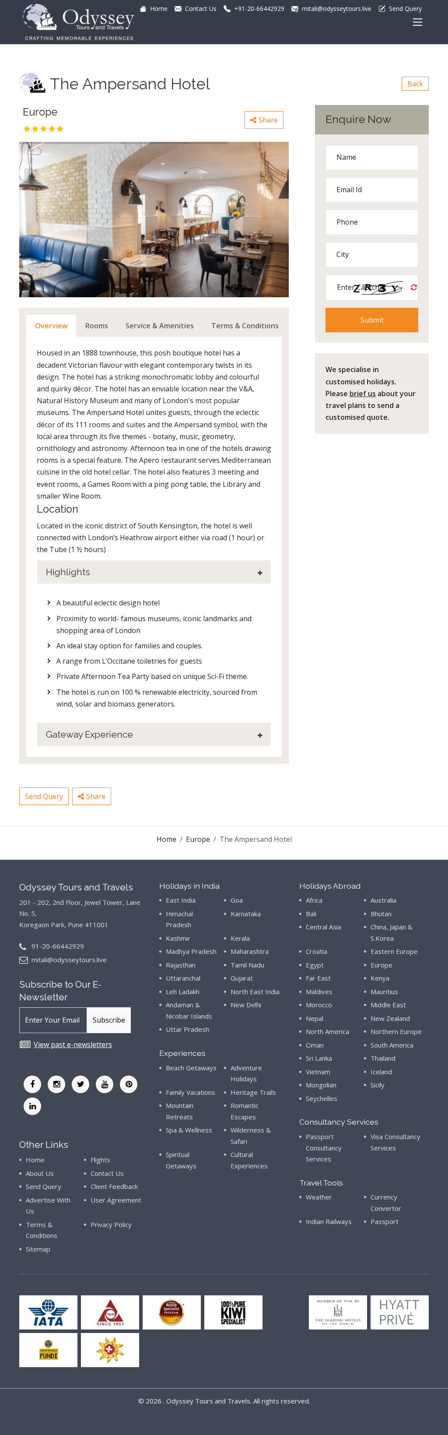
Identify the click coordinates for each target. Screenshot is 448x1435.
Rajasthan (181, 964)
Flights (100, 1159)
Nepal (314, 1018)
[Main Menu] (417, 22)
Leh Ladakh (183, 991)
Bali (311, 913)
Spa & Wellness (189, 1129)
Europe (198, 839)
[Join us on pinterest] (128, 1084)
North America (327, 1031)
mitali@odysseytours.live (69, 959)
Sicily (378, 1084)
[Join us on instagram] (56, 1084)
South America (392, 1045)
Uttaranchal (183, 978)
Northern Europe (396, 1031)
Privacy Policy (111, 1224)
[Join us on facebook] (32, 1084)
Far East (318, 978)
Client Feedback (114, 1186)
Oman (315, 1045)
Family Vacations (190, 1092)
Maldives (319, 991)
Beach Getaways (191, 1067)
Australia (383, 900)
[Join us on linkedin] (32, 1106)
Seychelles (321, 1098)
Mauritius (384, 991)
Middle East (388, 1004)
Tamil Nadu (247, 964)
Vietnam (318, 1071)
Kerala (240, 938)
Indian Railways (329, 1221)
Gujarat (242, 978)
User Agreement (116, 1200)
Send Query (44, 796)
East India (181, 900)
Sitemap (38, 1249)
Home (166, 839)
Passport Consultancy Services (324, 1147)
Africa (314, 900)
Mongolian (321, 1084)
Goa (237, 900)
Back (415, 83)
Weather (319, 1196)
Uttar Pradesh (187, 1029)
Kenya (380, 978)
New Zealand (390, 1018)
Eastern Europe (394, 951)
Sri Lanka (319, 1058)
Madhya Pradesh (191, 951)
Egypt (315, 964)
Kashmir (178, 938)
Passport (385, 1221)
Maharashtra (250, 951)
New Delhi (246, 1004)
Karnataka (246, 913)
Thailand (383, 1058)
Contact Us (107, 1173)
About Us (40, 1173)
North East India (255, 991)
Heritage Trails (253, 1092)
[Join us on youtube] (104, 1084)
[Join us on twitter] (80, 1084)
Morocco (319, 1004)
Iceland (381, 1071)
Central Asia (323, 926)
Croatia (316, 951)
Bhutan (381, 913)
